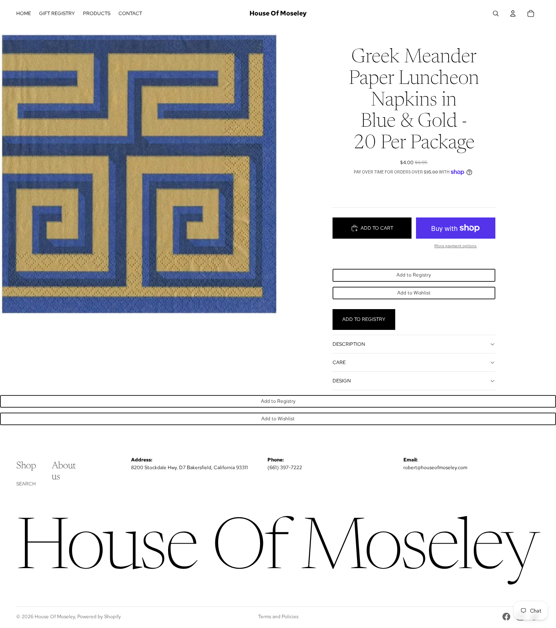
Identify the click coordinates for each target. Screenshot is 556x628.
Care (339, 362)
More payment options (455, 245)
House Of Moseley (55, 616)
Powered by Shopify (99, 616)
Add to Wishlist (414, 293)
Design (342, 381)
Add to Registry (413, 275)
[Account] (513, 13)
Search (26, 484)
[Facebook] (506, 616)
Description (349, 344)
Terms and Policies (278, 616)
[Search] (496, 13)
